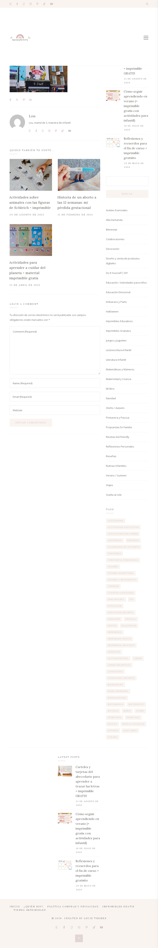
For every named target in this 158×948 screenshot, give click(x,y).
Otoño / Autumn (115, 408)
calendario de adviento (123, 547)
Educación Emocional (118, 292)
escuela (131, 619)
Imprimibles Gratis (118, 906)
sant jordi (130, 730)
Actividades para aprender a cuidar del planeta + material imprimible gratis (27, 270)
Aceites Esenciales (117, 210)
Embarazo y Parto (116, 302)
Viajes (109, 485)
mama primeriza (118, 691)
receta (112, 724)
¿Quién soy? (33, 906)
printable (133, 717)
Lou (32, 116)
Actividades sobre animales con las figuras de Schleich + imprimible (30, 202)
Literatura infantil (121, 678)
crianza (113, 567)
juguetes (114, 652)
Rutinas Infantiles (116, 466)
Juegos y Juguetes (116, 340)
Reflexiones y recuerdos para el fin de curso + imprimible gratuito (135, 148)
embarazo (114, 619)
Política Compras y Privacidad (73, 906)
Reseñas (111, 456)
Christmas (114, 553)
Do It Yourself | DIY (117, 273)
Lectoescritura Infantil (118, 350)
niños (127, 711)
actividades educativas (123, 527)
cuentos (113, 586)
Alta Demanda (114, 220)
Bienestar (111, 229)
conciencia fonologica (123, 560)
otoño (140, 711)
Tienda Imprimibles (29, 910)
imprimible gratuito (121, 645)
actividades (115, 521)
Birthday (133, 540)
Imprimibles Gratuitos (118, 331)
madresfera (115, 685)
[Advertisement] (79, 37)
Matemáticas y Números (120, 369)
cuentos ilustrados (121, 593)
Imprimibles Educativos (119, 321)
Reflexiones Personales (120, 446)
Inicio (15, 906)
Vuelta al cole (114, 494)
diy (132, 599)
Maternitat (136, 704)
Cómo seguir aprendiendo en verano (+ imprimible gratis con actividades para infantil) (136, 105)
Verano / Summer (116, 475)
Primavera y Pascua (117, 417)
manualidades (117, 698)
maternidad (115, 704)
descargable (116, 599)
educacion (115, 606)
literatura (115, 671)
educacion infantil (121, 612)
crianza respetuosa (121, 573)
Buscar (127, 193)
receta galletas (133, 724)
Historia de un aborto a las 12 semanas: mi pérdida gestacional (76, 202)
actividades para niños (123, 534)
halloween (129, 626)
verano (112, 737)
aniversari (115, 540)
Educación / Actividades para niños (126, 282)
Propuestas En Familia (119, 427)
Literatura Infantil (116, 359)
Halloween (112, 311)
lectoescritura (118, 658)
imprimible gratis (119, 639)
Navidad (111, 398)
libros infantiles (119, 665)
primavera (114, 717)
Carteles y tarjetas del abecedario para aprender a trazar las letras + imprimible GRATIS (88, 781)
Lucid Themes (95, 918)
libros (138, 658)
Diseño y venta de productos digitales (123, 261)
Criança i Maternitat (122, 580)
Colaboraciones (115, 239)
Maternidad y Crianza (118, 379)
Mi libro (110, 388)
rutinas (113, 730)
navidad (113, 711)
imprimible (115, 632)
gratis (112, 626)
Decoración (112, 249)
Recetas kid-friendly (117, 437)
